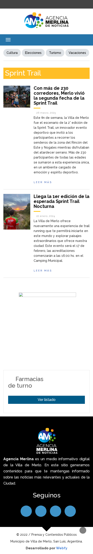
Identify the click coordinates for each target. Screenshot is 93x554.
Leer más (43, 182)
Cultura (12, 53)
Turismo (55, 53)
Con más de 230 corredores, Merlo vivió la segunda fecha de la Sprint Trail (59, 95)
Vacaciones (77, 53)
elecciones (33, 53)
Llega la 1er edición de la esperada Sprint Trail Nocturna (61, 201)
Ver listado (47, 400)
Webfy (61, 548)
